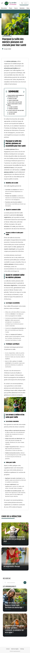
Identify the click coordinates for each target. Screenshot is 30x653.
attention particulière (11, 68)
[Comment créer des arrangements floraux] (15, 559)
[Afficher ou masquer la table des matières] (21, 92)
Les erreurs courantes (13, 112)
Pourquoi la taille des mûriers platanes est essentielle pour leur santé (15, 96)
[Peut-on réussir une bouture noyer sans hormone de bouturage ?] (15, 600)
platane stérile (8, 172)
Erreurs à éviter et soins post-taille (15, 102)
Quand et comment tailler (13, 100)
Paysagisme (7, 35)
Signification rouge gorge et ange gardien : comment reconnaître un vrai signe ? (14, 629)
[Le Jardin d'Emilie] (10, 3)
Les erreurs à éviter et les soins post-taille (15, 110)
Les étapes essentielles (13, 107)
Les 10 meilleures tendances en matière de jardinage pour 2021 (14, 539)
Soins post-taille (12, 114)
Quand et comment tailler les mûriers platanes (14, 104)
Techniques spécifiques (13, 109)
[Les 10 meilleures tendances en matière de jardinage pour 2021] (15, 534)
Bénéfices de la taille (13, 98)
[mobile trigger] (2, 3)
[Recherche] (22, 3)
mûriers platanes (11, 61)
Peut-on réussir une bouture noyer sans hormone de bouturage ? (14, 605)
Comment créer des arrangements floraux (11, 565)
